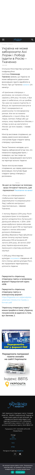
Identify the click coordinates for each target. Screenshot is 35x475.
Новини (10, 44)
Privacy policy (20, 472)
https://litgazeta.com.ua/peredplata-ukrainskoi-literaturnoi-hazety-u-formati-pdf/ (17, 300)
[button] (3, 39)
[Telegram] (20, 454)
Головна (4, 44)
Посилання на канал (23, 190)
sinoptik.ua (20, 451)
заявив (26, 85)
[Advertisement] (17, 18)
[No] (33, 469)
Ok (12, 472)
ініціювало (15, 258)
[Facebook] (15, 454)
